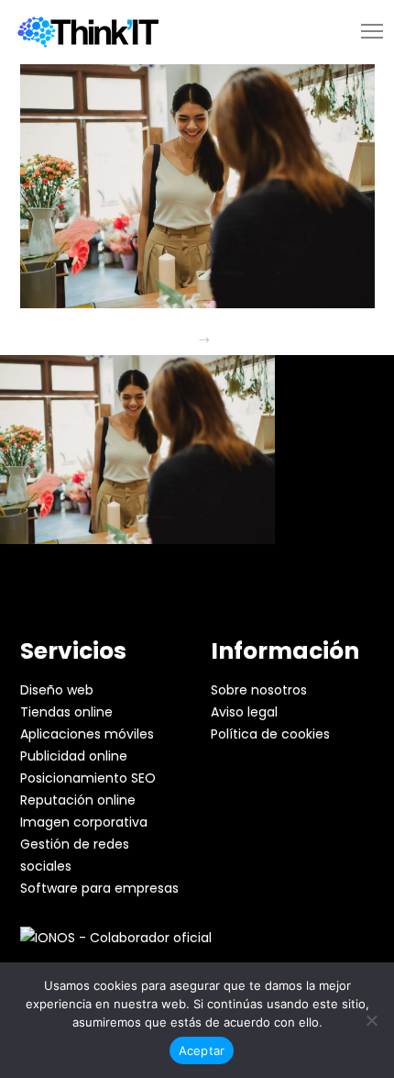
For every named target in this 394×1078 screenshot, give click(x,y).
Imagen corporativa (84, 822)
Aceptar (202, 1050)
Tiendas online (66, 712)
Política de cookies (270, 734)
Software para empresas (99, 888)
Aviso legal (244, 712)
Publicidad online (73, 756)
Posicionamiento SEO (88, 778)
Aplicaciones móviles (87, 734)
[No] (371, 1020)
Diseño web (56, 690)
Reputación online (78, 800)
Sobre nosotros (259, 690)
